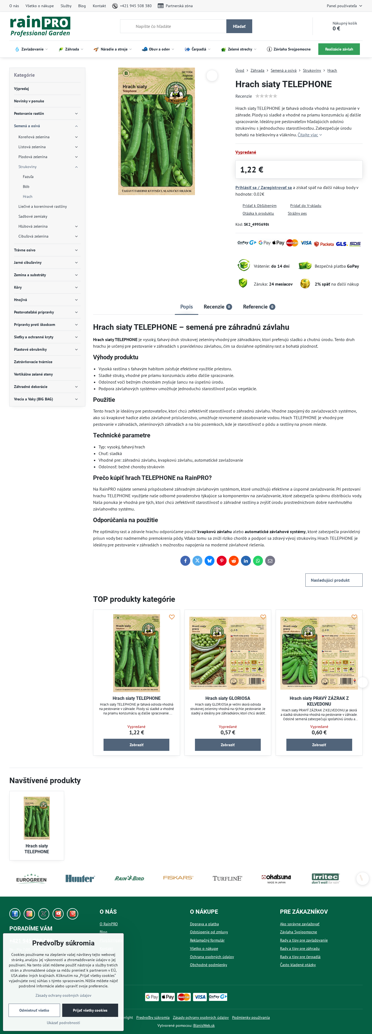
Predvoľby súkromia (153, 1017)
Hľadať (239, 26)
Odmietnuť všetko (34, 1010)
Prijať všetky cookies (90, 1010)
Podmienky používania (251, 1017)
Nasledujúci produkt (330, 580)
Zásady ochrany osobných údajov (201, 1017)
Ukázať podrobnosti (63, 1022)
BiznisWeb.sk (204, 1025)
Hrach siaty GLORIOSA (227, 698)
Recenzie (243, 96)
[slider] (266, 96)
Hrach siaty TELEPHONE (137, 698)
